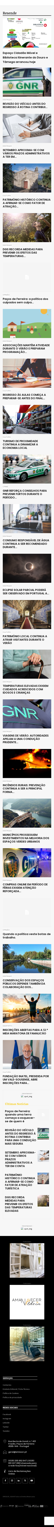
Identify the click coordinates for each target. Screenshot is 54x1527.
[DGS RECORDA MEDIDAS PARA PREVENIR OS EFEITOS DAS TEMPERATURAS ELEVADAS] (27, 227)
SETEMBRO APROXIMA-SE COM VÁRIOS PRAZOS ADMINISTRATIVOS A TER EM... (26, 153)
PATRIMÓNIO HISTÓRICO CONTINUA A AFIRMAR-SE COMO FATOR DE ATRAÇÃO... (27, 203)
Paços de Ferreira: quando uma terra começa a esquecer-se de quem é (20, 1116)
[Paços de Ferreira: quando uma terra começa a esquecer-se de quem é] (43, 1114)
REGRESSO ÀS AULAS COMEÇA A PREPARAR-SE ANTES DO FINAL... (24, 396)
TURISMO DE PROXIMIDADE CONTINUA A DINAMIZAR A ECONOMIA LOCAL (20, 444)
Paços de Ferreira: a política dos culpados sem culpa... (25, 300)
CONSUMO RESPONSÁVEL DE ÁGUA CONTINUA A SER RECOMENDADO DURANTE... (26, 543)
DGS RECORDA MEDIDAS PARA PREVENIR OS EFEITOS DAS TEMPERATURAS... (23, 252)
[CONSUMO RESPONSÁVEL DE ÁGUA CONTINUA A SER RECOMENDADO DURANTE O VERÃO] (27, 518)
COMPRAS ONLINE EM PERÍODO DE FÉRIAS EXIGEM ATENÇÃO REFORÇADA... (25, 887)
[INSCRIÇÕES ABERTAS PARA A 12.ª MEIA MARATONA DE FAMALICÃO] (27, 1008)
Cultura (7, 195)
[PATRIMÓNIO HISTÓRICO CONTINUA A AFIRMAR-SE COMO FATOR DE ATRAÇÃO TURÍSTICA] (27, 177)
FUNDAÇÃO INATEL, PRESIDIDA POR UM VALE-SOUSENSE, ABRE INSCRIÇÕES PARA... (26, 1079)
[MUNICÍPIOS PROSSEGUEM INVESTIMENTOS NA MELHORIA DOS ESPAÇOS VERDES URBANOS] (27, 813)
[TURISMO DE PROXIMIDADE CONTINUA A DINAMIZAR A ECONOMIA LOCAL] (27, 419)
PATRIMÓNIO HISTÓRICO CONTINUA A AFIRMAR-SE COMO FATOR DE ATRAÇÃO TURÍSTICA (20, 1181)
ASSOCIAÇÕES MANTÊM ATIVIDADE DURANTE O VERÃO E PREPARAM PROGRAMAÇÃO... (26, 348)
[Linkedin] (18, 1480)
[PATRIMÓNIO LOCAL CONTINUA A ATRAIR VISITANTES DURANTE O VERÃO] (27, 614)
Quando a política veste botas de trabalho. (27, 935)
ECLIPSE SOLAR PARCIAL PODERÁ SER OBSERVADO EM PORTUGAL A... (26, 591)
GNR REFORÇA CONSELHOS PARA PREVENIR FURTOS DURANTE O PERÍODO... (25, 494)
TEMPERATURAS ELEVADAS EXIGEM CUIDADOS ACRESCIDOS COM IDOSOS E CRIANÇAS (25, 689)
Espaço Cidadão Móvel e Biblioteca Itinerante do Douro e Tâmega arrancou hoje (25, 57)
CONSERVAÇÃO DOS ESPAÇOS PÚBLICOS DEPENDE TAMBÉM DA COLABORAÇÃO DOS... (24, 983)
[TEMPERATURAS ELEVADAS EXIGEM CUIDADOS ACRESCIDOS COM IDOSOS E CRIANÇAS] (27, 664)
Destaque (7, 100)
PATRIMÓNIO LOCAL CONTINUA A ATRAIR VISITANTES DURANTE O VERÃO (25, 639)
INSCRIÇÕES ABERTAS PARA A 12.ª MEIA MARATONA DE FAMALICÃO (25, 1031)
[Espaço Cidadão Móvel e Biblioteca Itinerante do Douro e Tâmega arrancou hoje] (27, 33)
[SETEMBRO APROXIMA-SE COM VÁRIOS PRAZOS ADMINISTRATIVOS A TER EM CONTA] (27, 128)
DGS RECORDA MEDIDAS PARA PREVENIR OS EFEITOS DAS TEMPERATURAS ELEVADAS (19, 1204)
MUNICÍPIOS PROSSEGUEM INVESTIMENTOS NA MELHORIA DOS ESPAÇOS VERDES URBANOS (26, 838)
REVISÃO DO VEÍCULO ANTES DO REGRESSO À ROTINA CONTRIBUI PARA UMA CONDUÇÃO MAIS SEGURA (20, 1137)
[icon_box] (20, 1442)
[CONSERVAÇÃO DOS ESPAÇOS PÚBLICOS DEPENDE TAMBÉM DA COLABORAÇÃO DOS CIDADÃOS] (27, 958)
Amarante (6, 48)
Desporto (7, 1026)
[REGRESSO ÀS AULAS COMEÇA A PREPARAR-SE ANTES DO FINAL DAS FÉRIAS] (27, 373)
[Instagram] (12, 1480)
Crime (5, 486)
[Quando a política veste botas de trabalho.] (27, 912)
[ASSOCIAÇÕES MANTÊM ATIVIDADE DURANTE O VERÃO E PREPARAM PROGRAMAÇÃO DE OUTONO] (27, 323)
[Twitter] (25, 1480)
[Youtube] (31, 1480)
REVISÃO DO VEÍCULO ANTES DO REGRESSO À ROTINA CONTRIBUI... (25, 105)
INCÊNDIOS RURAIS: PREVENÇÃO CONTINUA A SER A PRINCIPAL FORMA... (24, 788)
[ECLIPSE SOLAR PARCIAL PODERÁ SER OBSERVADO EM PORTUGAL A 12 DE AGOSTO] (27, 568)
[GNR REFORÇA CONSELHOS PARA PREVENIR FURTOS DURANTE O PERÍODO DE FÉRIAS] (27, 469)
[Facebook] (5, 1480)
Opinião (6, 295)
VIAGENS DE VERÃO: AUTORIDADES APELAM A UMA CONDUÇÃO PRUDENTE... (26, 739)
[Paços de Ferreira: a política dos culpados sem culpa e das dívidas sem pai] (27, 277)
